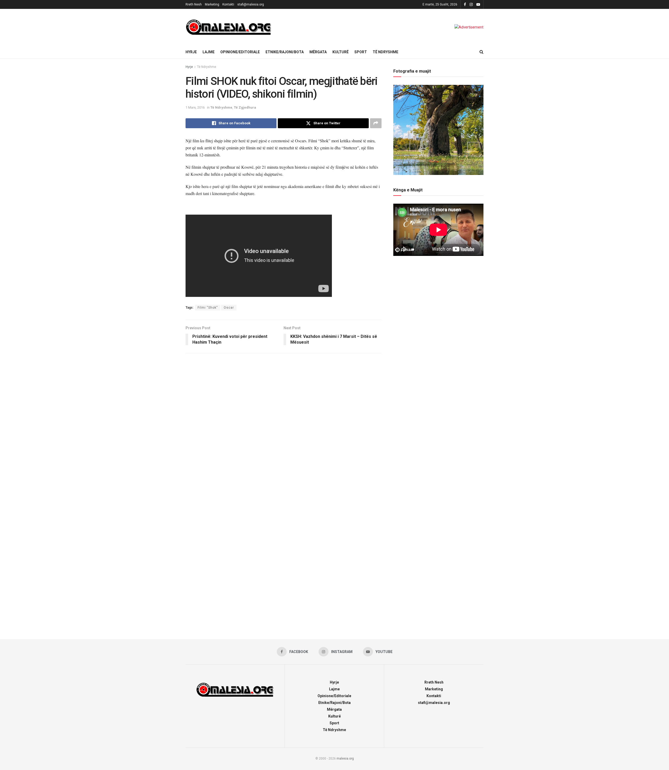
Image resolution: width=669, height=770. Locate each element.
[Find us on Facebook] (465, 4)
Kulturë (340, 52)
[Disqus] (284, 426)
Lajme (209, 52)
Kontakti (228, 4)
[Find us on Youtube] (478, 4)
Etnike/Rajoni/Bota (285, 52)
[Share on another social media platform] (376, 123)
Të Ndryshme (385, 52)
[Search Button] (481, 51)
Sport (360, 52)
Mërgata (318, 52)
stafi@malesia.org (250, 4)
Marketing (212, 4)
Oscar (229, 307)
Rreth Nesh (194, 4)
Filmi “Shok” (208, 307)
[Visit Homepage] (229, 27)
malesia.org (345, 758)
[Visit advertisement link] (468, 27)
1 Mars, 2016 (195, 107)
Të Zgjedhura (245, 107)
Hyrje (191, 52)
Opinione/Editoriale (240, 52)
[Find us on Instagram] (471, 4)
